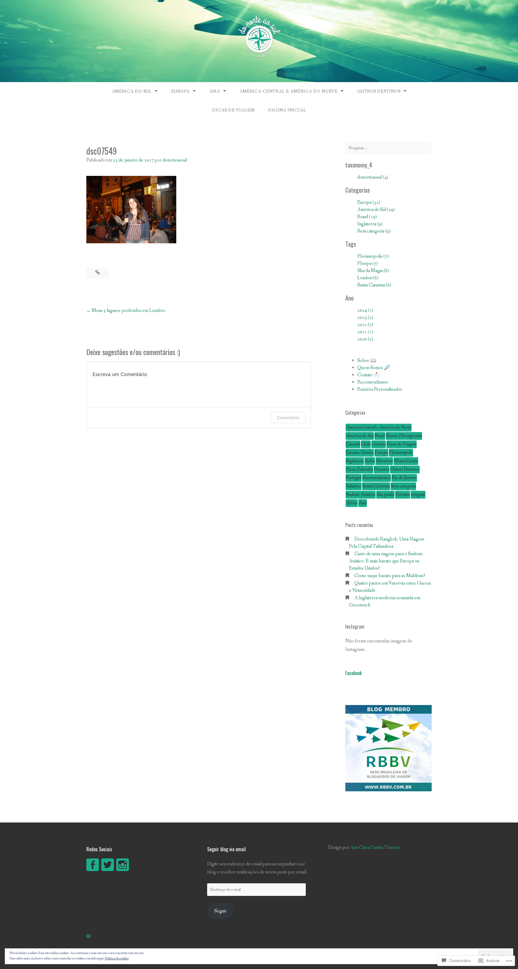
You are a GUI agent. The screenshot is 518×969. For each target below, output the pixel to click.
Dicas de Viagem (233, 110)
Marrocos (384, 461)
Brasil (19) (367, 217)
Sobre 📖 (366, 360)
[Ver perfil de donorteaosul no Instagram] (122, 865)
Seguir (220, 911)
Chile (366, 444)
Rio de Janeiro (404, 478)
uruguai (418, 494)
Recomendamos (372, 382)
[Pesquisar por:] (388, 148)
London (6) (367, 278)
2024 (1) (365, 310)
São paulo (385, 494)
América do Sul (132, 91)
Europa (180, 91)
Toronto (402, 494)
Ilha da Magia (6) (373, 271)
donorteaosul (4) (372, 177)
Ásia (214, 91)
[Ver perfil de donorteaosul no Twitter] (107, 865)
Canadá (353, 444)
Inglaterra (355, 461)
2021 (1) (365, 332)
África (351, 503)
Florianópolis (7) (373, 256)
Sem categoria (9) (374, 231)
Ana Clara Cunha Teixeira (375, 847)
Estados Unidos (360, 452)
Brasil (380, 436)
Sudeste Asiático (360, 494)
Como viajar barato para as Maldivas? (389, 576)
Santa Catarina (376, 486)
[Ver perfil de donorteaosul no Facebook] (92, 865)
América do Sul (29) (376, 209)
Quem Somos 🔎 (373, 368)
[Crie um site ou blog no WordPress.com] (88, 936)
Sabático (353, 486)
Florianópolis (401, 452)
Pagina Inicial (287, 110)
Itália (370, 461)
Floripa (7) (367, 263)
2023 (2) (365, 317)
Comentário (288, 417)
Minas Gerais (406, 461)
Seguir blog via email (226, 849)
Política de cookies (117, 958)
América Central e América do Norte (289, 91)
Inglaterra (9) (370, 224)
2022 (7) (365, 325)
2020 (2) (365, 339)
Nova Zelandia (359, 469)
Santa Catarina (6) (374, 285)
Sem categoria (403, 486)
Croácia (379, 444)
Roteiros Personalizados (379, 389)
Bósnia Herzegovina (404, 436)
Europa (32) (368, 202)
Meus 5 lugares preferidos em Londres (128, 310)
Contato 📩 (368, 375)
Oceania (381, 469)
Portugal (353, 478)
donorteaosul (174, 160)
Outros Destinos (378, 91)
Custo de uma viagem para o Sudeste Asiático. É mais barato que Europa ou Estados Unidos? (386, 561)
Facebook (353, 673)
